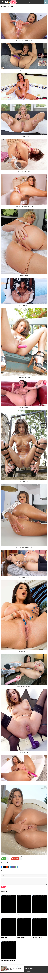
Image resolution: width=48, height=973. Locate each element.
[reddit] (7, 867)
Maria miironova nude (37, 937)
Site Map (31, 968)
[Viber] (14, 867)
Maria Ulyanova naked (21, 937)
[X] (3, 867)
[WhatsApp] (15, 867)
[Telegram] (17, 867)
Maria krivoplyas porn (5, 914)
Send (3, 886)
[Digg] (5, 867)
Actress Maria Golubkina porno (39, 914)
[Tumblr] (12, 867)
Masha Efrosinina (4, 937)
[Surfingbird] (10, 867)
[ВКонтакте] (1, 867)
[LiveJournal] (8, 867)
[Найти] (29, 2)
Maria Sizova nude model (22, 914)
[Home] (9, 2)
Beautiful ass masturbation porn (8, 960)
